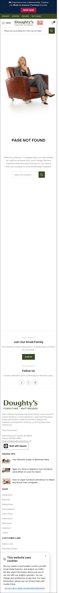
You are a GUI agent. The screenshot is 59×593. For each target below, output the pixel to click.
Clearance (6, 528)
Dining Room (7, 504)
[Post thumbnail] (6, 461)
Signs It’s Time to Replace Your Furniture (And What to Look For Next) (32, 470)
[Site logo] (24, 23)
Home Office (7, 514)
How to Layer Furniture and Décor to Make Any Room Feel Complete (33, 481)
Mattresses (7, 523)
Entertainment (8, 509)
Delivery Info (7, 544)
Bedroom (6, 499)
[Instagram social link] (28, 382)
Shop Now (28, 10)
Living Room (7, 495)
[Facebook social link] (21, 382)
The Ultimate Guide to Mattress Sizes (30, 459)
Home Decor (7, 518)
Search (52, 31)
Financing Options (10, 548)
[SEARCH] (42, 174)
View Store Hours (9, 430)
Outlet (5, 532)
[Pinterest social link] (35, 382)
